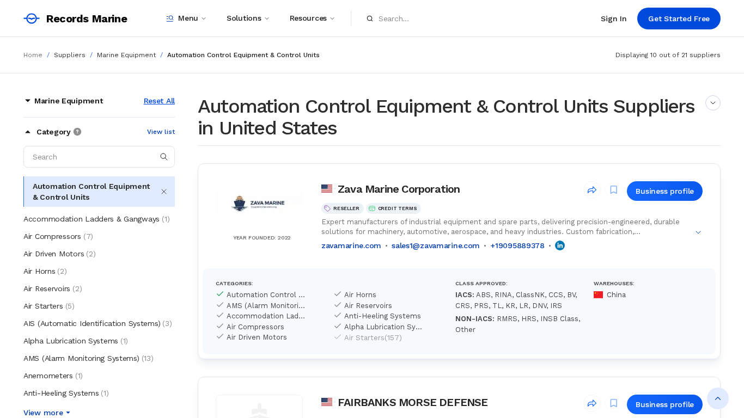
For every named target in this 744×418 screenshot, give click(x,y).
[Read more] (713, 102)
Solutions (244, 18)
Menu (188, 18)
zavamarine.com (351, 245)
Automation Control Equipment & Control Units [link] (243, 55)
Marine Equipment (126, 55)
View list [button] (161, 132)
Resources (308, 18)
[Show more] (698, 232)
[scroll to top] (718, 398)
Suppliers (70, 55)
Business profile (665, 191)
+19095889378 (517, 245)
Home (32, 55)
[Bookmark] (614, 190)
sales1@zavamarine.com (436, 245)
